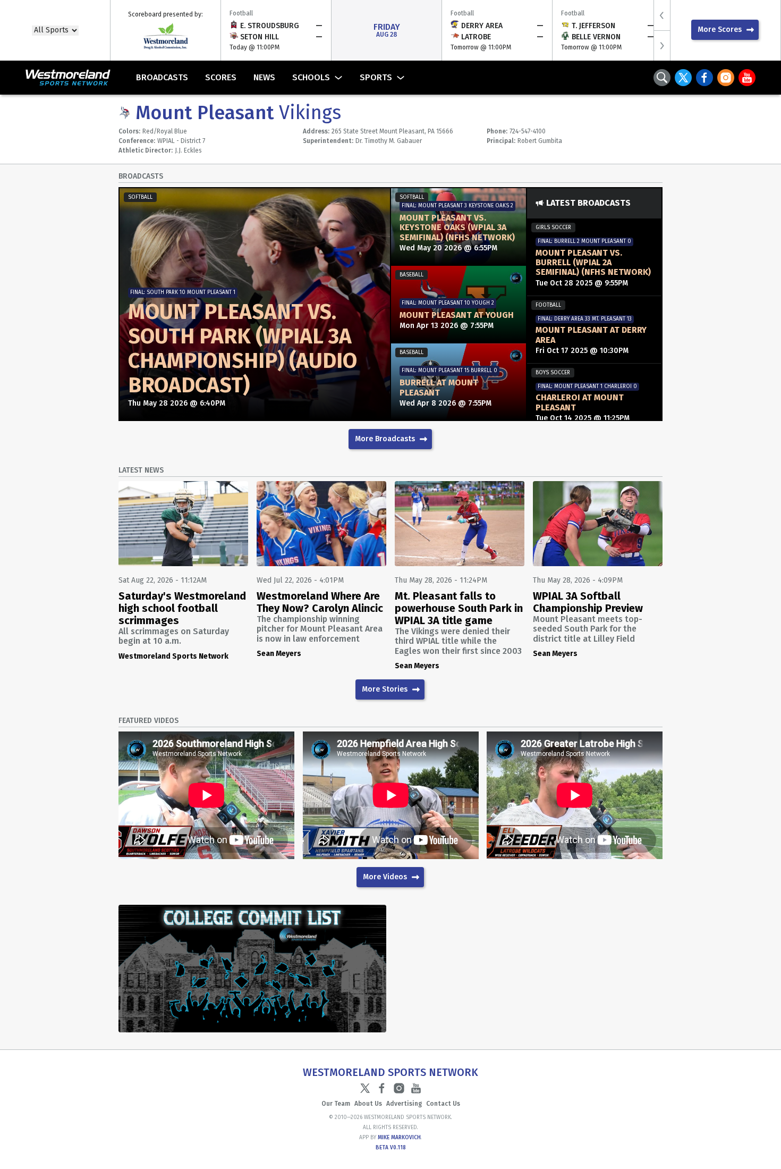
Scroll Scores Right (661, 45)
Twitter (683, 77)
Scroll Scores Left (661, 15)
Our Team (335, 1103)
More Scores (720, 29)
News (264, 77)
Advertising (404, 1103)
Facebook (704, 77)
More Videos (385, 876)
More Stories (385, 689)
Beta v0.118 (391, 1148)
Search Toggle (661, 77)
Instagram (725, 77)
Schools (311, 77)
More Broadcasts (385, 438)
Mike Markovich (399, 1137)
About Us (368, 1103)
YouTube (746, 77)
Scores (220, 77)
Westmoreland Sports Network (59, 78)
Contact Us (443, 1103)
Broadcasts (162, 77)
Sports (376, 77)
